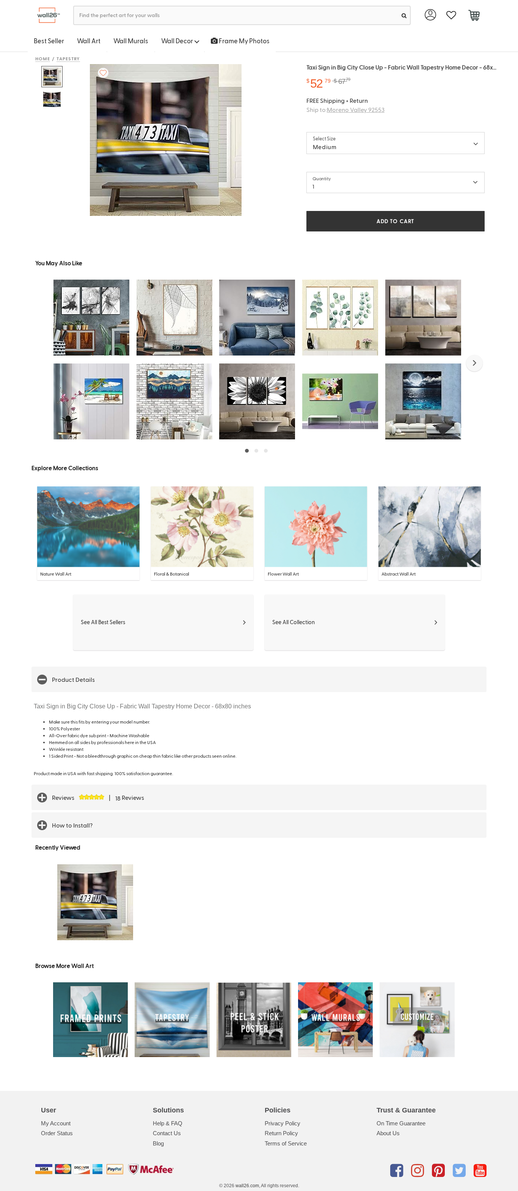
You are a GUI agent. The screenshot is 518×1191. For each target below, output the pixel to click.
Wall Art (88, 40)
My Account (56, 1123)
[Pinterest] (439, 1170)
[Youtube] (480, 1170)
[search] (404, 15)
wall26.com (247, 1185)
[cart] (474, 16)
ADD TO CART (395, 221)
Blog (158, 1143)
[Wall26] (45, 15)
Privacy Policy (282, 1123)
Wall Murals (130, 40)
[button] (474, 363)
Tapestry (68, 58)
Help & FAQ (167, 1123)
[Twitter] (460, 1170)
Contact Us (167, 1133)
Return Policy (281, 1133)
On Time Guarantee (401, 1123)
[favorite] (451, 15)
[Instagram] (419, 1170)
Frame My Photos (244, 40)
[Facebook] (398, 1170)
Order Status (57, 1133)
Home (42, 58)
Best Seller (49, 40)
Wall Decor (177, 40)
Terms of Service (286, 1143)
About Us (388, 1133)
